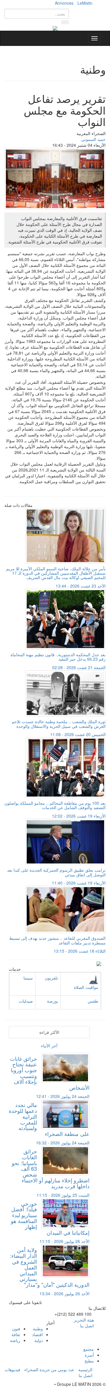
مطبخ (89, 1361)
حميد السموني (93, 139)
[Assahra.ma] (55, 28)
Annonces (64, 3)
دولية (38, 1340)
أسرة (89, 1355)
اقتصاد (37, 1334)
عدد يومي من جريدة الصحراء (49, 1369)
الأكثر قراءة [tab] (49, 1032)
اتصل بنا (87, 1326)
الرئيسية (85, 1369)
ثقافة (15, 1334)
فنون (16, 1328)
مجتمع (88, 1349)
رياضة (15, 1340)
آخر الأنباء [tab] (49, 1046)
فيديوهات (12, 1369)
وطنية (38, 1328)
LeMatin (84, 3)
